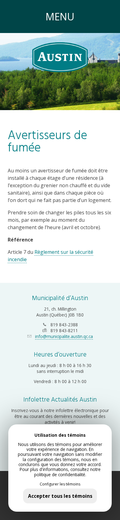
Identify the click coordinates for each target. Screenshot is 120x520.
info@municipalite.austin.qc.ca (64, 336)
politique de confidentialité (59, 474)
